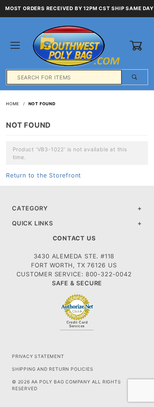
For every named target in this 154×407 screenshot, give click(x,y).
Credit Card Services (77, 324)
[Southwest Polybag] (77, 45)
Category (29, 208)
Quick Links (32, 223)
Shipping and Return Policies (52, 369)
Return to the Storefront (43, 175)
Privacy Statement (38, 356)
